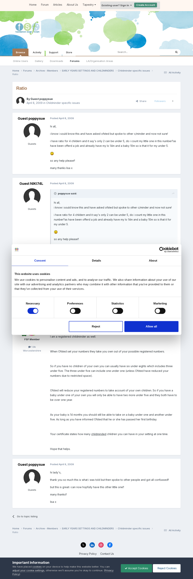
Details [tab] (96, 260)
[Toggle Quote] (55, 193)
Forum (45, 4)
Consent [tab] (40, 260)
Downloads (56, 60)
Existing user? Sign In (116, 5)
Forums (75, 60)
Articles (57, 4)
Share (142, 101)
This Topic (161, 52)
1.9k (33, 346)
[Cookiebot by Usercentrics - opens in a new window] (162, 250)
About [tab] (153, 260)
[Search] (176, 52)
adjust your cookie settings (28, 570)
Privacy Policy (88, 553)
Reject (96, 326)
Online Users (20, 60)
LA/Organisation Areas (99, 60)
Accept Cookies (137, 568)
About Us (72, 4)
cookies (37, 566)
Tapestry (88, 4)
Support (53, 52)
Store (69, 52)
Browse (20, 52)
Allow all (151, 326)
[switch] (75, 311)
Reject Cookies (167, 568)
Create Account (145, 4)
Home (33, 4)
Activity (37, 52)
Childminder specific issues (63, 102)
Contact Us (107, 553)
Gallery (39, 60)
